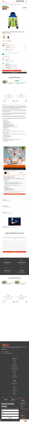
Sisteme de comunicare (14, 383)
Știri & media (14, 375)
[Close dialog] (19, 402)
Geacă (8, 4)
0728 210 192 (22, 407)
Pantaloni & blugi (14, 387)
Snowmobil (14, 393)
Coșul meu (14, 361)
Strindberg (5, 4)
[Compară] (25, 70)
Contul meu (14, 360)
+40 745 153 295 (6, 351)
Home (3, 4)
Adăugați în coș (12, 70)
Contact (14, 374)
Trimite (14, 251)
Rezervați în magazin (14, 72)
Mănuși (14, 386)
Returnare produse (14, 365)
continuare (10, 417)
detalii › (25, 45)
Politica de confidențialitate (14, 368)
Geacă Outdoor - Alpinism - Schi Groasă (15, 4)
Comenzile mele (14, 364)
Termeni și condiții (14, 367)
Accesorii (14, 394)
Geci (14, 384)
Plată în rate (14, 371)
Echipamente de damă (14, 390)
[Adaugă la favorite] (23, 70)
